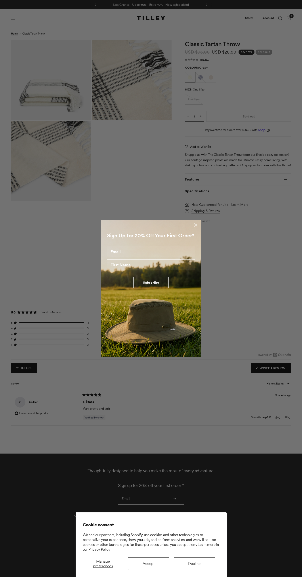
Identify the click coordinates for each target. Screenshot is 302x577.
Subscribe (151, 282)
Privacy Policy (99, 549)
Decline (194, 563)
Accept (149, 563)
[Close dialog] (195, 225)
